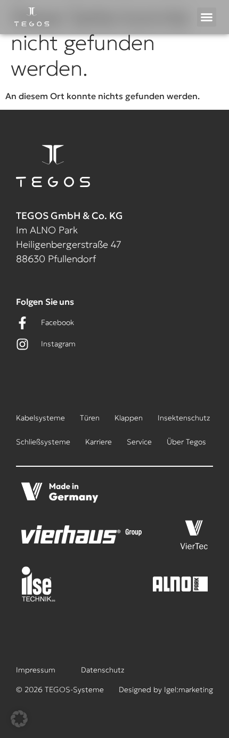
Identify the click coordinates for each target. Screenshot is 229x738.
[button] (206, 17)
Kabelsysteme (40, 418)
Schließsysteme (43, 442)
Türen (90, 418)
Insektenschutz (184, 418)
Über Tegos (186, 442)
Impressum (35, 670)
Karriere (98, 442)
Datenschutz (102, 670)
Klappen (128, 418)
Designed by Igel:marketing (166, 689)
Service (139, 442)
